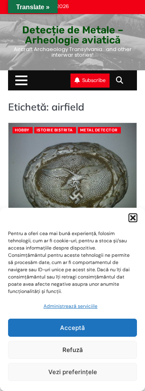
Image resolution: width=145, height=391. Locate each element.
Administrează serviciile (70, 306)
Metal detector (99, 130)
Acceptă (72, 328)
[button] (133, 218)
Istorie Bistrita (55, 130)
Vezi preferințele (72, 372)
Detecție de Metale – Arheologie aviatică (72, 35)
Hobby (22, 130)
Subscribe (94, 80)
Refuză (72, 350)
